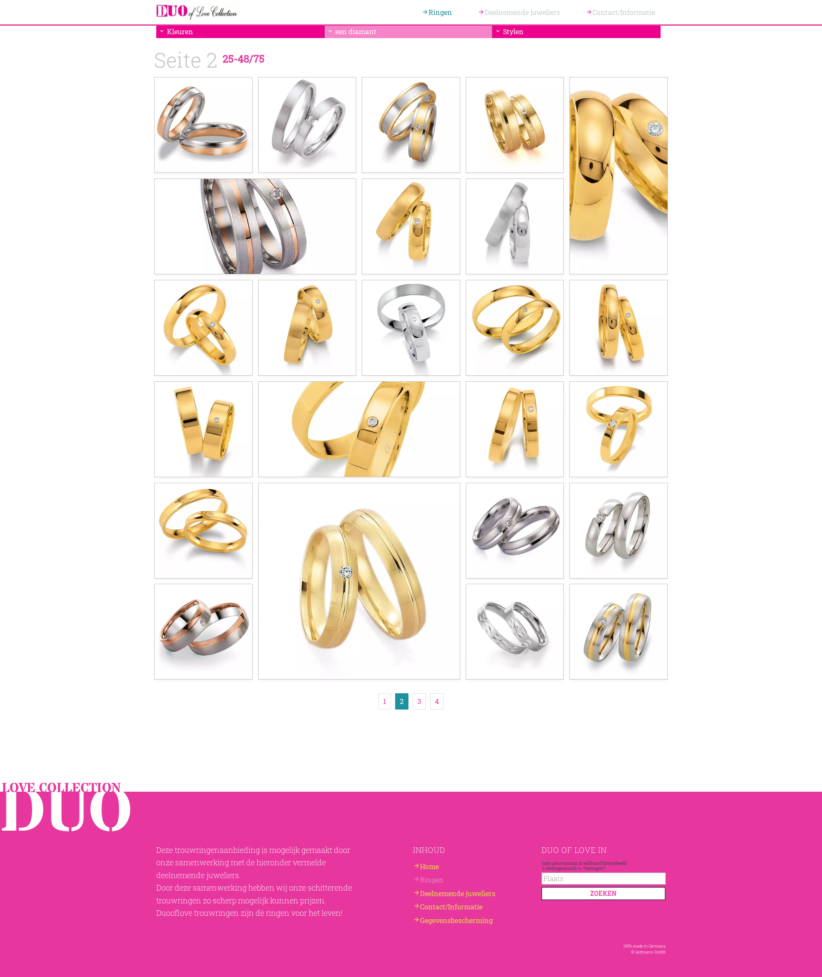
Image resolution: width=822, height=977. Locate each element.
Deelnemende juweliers (522, 12)
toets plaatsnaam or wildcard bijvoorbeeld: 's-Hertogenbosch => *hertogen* (584, 866)
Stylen (513, 31)
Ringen (440, 12)
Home (429, 866)
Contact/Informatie (624, 12)
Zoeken (603, 893)
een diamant (355, 31)
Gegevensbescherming (456, 920)
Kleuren (180, 31)
